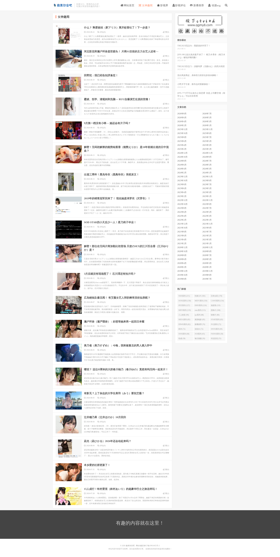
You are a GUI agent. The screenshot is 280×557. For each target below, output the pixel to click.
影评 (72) (181, 329)
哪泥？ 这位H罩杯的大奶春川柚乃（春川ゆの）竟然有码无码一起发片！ (126, 369)
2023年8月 (182, 184)
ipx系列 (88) (199, 315)
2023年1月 (207, 196)
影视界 (164, 5)
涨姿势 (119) (215, 305)
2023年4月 (182, 192)
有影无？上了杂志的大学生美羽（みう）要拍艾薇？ (114, 393)
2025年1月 (207, 149)
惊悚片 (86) (215, 315)
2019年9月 (207, 275)
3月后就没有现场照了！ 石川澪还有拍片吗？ (110, 273)
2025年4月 (182, 145)
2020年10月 (182, 251)
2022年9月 (207, 204)
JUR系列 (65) (200, 334)
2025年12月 (182, 129)
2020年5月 (207, 259)
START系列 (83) (217, 320)
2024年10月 (182, 157)
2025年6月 (182, 141)
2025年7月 (207, 137)
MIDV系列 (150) (201, 301)
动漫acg (215, 5)
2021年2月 (182, 243)
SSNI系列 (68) (183, 334)
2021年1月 (207, 243)
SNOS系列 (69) (216, 329)
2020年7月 (207, 255)
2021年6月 (182, 236)
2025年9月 (207, 133)
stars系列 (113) (200, 310)
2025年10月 (182, 133)
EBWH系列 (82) (184, 324)
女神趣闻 (147, 5)
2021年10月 (182, 228)
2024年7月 (207, 161)
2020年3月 (207, 263)
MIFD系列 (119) (184, 310)
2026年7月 (207, 114)
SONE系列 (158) (184, 301)
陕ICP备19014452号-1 (151, 546)
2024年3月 (207, 169)
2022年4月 (182, 216)
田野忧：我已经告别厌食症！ (101, 75)
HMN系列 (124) (201, 305)
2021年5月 (207, 236)
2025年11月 (207, 129)
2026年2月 (182, 125)
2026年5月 (207, 117)
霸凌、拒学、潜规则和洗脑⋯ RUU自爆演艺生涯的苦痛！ (117, 99)
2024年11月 (207, 153)
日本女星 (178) (216, 296)
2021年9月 (207, 228)
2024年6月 (182, 165)
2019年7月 (207, 279)
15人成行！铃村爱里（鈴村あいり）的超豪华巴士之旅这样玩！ (121, 488)
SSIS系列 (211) (184, 296)
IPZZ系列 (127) (184, 305)
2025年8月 (182, 137)
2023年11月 (207, 177)
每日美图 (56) (200, 338)
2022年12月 (182, 200)
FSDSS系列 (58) (217, 334)
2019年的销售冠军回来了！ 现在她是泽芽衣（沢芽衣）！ (117, 198)
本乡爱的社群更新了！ (97, 465)
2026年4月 (182, 121)
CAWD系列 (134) (217, 301)
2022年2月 (182, 220)
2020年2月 (182, 267)
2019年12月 (182, 271)
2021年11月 (207, 224)
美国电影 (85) (200, 320)
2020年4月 (182, 263)
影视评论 (180, 5)
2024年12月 (182, 153)
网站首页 (128, 5)
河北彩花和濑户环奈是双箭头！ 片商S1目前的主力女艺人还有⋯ (121, 51)
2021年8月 (182, 232)
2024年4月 (182, 169)
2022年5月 (207, 212)
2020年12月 (182, 247)
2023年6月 (182, 188)
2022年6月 (182, 212)
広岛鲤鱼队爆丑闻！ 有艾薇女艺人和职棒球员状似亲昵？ (117, 297)
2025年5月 (207, 141)
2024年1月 (207, 173)
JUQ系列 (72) (216, 324)
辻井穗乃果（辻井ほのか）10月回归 (105, 417)
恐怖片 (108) (215, 310)
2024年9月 (207, 157)
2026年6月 (182, 117)
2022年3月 (207, 216)
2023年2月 (182, 196)
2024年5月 (207, 165)
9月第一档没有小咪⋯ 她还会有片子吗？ (107, 123)
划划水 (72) (199, 329)
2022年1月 (207, 220)
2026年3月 (207, 121)
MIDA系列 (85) (184, 320)
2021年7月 (207, 232)
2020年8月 (182, 255)
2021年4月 (182, 239)
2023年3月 (207, 192)
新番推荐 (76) (200, 324)
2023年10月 (182, 180)
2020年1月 (207, 267)
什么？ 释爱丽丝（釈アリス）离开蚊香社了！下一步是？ (117, 27)
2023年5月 (207, 188)
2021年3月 (207, 239)
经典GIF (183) (200, 296)
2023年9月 (207, 180)
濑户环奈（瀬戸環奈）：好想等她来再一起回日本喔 (114, 321)
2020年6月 (182, 259)
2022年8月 (182, 208)
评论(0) (103, 32)
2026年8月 (182, 114)
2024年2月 (182, 173)
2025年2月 (182, 149)
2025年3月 (207, 145)
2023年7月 (207, 184)
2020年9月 (207, 251)
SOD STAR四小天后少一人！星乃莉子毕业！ (110, 222)
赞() (167, 32)
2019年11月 (207, 271)
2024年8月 (182, 161)
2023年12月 (182, 177)
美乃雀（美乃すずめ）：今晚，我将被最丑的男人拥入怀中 (118, 345)
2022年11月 (207, 200)
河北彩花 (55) (216, 338)
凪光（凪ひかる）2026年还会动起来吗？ (107, 441)
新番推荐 (198, 5)
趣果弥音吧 (62, 5)
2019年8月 (182, 279)
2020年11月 (207, 247)
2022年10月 (182, 204)
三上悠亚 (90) (183, 315)
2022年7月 (207, 208)
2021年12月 (182, 224)
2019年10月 (182, 275)
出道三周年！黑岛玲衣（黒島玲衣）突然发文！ (111, 174)
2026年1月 (207, 125)
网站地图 (139, 546)
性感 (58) (181, 338)
